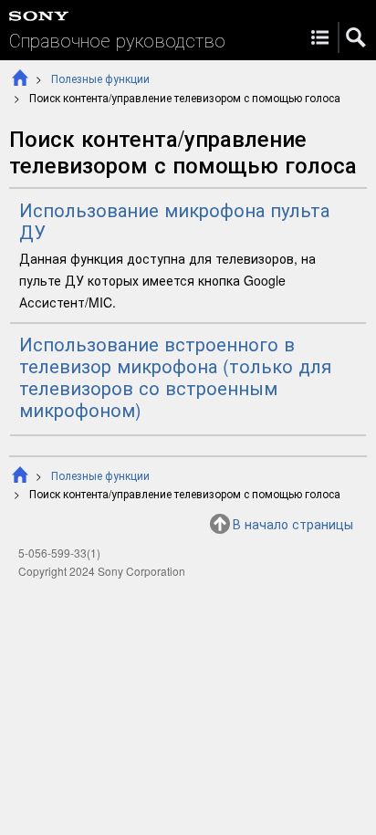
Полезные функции (100, 78)
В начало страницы (293, 524)
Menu (320, 37)
